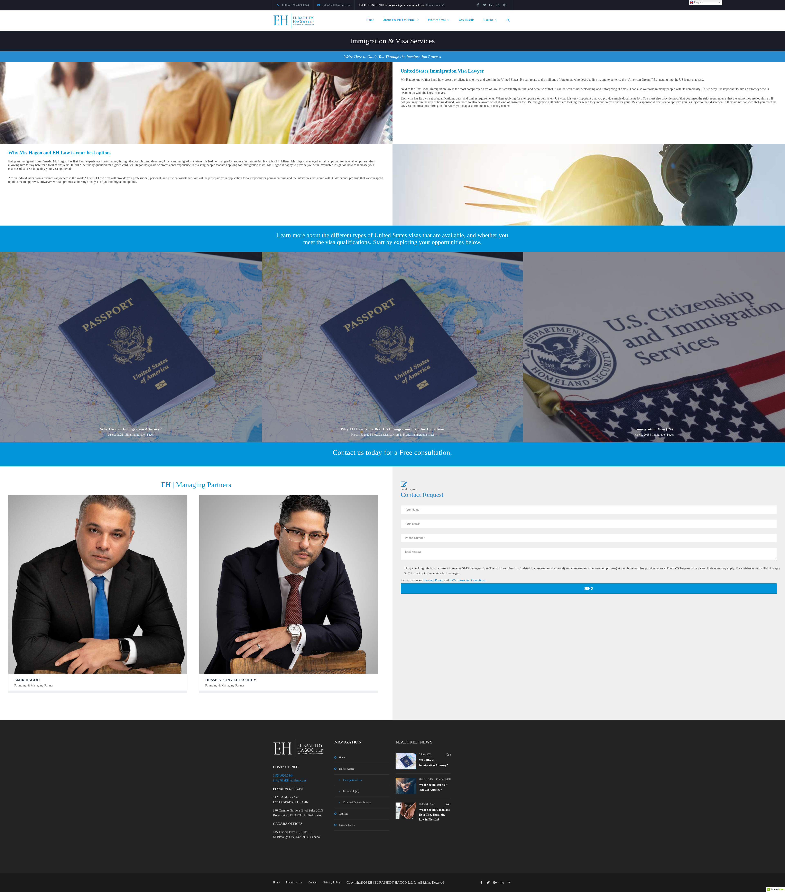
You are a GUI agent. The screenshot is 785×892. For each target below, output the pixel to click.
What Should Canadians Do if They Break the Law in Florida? (434, 814)
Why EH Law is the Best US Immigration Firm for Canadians (393, 429)
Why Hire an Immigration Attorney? (131, 429)
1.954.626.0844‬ (283, 775)
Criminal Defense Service (357, 802)
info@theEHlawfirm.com (336, 5)
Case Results (466, 19)
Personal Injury (351, 791)
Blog (128, 434)
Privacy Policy (434, 580)
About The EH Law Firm (399, 19)
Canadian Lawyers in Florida (395, 434)
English (698, 2)
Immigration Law (352, 779)
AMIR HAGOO (27, 680)
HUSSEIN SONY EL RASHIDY (230, 680)
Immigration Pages (143, 434)
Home (370, 19)
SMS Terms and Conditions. (468, 580)
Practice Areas (436, 19)
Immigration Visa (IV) (654, 429)
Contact (488, 19)
